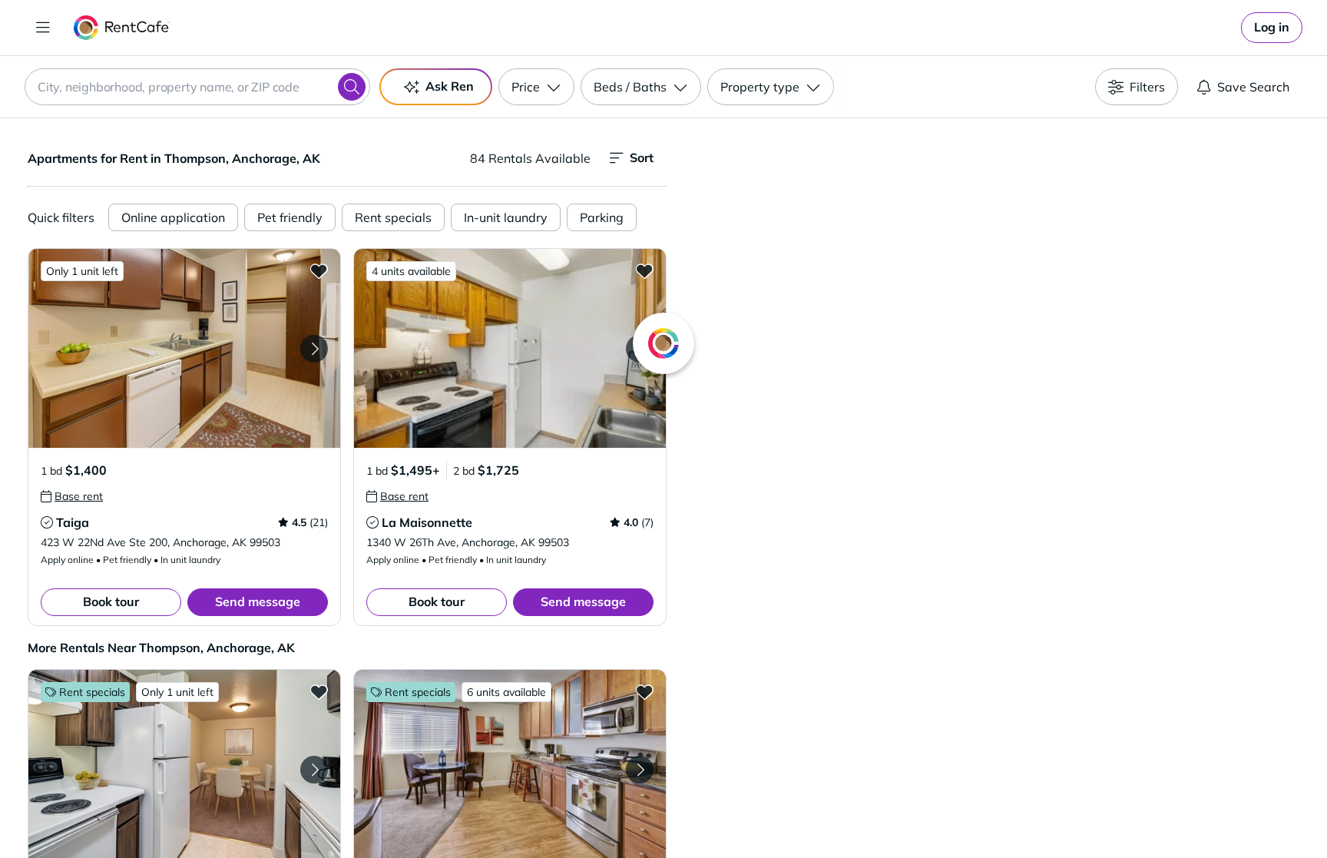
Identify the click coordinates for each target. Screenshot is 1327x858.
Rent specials (393, 217)
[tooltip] (72, 496)
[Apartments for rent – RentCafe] (122, 27)
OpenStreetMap (1075, 812)
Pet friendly (290, 217)
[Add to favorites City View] (644, 691)
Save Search (1253, 86)
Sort (642, 157)
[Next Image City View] (640, 769)
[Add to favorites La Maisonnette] (644, 270)
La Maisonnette (427, 522)
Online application (173, 217)
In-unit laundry (506, 217)
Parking (602, 217)
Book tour (111, 601)
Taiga (72, 522)
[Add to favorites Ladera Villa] (319, 691)
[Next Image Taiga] (314, 349)
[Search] (352, 87)
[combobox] (197, 86)
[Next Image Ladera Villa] (314, 769)
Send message (257, 601)
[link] (1271, 27)
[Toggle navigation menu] (43, 27)
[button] (184, 348)
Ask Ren (449, 86)
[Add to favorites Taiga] (319, 270)
